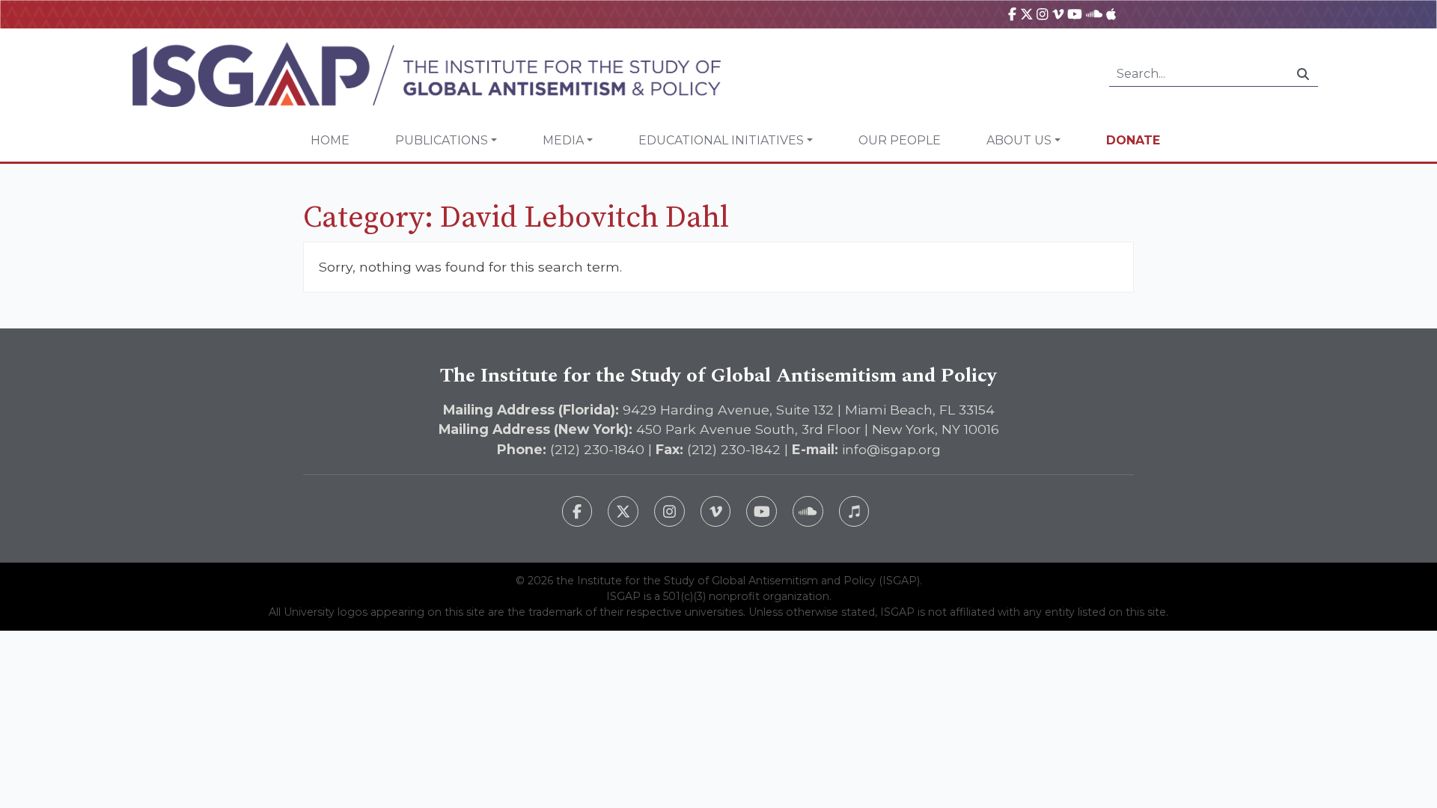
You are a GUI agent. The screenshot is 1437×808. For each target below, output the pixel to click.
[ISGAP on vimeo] (1058, 14)
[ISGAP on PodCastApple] (1111, 14)
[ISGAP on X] (1027, 14)
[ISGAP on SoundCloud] (1094, 14)
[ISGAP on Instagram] (1042, 14)
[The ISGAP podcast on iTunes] (854, 511)
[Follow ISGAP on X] (623, 511)
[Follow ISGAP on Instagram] (669, 511)
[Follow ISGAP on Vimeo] (716, 511)
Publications (441, 140)
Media (563, 140)
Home (330, 140)
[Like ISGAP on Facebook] (577, 511)
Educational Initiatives (721, 140)
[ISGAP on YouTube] (1074, 14)
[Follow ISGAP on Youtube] (761, 511)
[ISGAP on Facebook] (1012, 14)
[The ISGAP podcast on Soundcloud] (808, 511)
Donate (1133, 140)
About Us (1019, 140)
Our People (899, 140)
